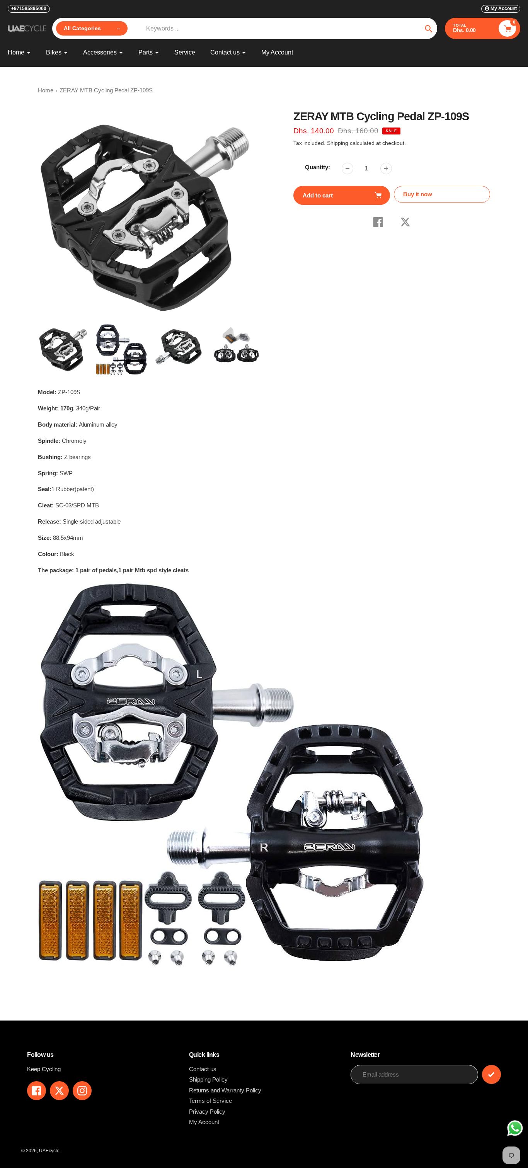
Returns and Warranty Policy (225, 1090)
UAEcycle (49, 1150)
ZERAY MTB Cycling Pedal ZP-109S (106, 90)
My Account (204, 1122)
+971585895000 (28, 8)
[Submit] (491, 1074)
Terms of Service (210, 1100)
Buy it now (417, 194)
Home (45, 90)
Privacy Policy (207, 1111)
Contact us (202, 1069)
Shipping (337, 143)
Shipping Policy (208, 1079)
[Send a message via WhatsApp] (515, 1128)
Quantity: (317, 167)
